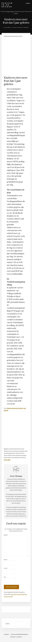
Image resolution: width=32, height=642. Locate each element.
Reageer (26, 27)
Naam (6, 559)
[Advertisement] (16, 55)
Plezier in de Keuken (7, 5)
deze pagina (7, 460)
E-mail (6, 568)
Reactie (6, 535)
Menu (28, 3)
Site (5, 577)
